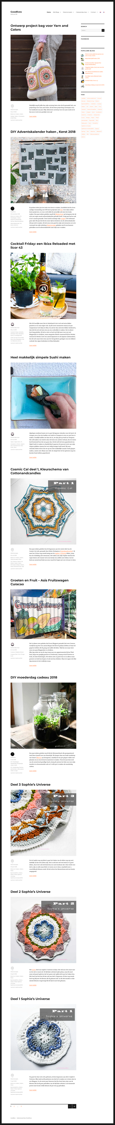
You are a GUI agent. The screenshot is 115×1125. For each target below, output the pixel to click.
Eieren (18, 444)
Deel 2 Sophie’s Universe (30, 892)
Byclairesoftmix (14, 872)
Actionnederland (91, 98)
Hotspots (17, 652)
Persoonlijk (18, 219)
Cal (11, 561)
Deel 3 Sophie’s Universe (30, 784)
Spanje (97, 128)
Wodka (83, 134)
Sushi (12, 447)
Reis (97, 120)
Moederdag (14, 763)
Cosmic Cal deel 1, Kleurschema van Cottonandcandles (40, 471)
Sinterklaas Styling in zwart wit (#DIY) (94, 85)
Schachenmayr (17, 566)
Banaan (84, 101)
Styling (12, 221)
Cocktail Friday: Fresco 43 (91, 80)
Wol (23, 566)
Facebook (85, 39)
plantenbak (14, 769)
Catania (15, 561)
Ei (15, 444)
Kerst (12, 225)
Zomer (19, 340)
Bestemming (90, 101)
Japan (12, 441)
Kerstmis (13, 219)
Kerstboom (99, 112)
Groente (100, 109)
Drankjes (13, 333)
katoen (22, 564)
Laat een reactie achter (16, 120)
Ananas (99, 98)
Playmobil (91, 120)
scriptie (63, 218)
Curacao (13, 652)
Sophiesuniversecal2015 (17, 877)
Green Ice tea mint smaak (17, 337)
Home (49, 12)
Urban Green (14, 765)
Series (12, 335)
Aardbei (84, 98)
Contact (93, 12)
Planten (21, 767)
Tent (88, 131)
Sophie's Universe (86, 125)
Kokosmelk (97, 114)
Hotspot (88, 112)
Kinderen (90, 114)
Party (17, 333)
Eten (16, 654)
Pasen (92, 117)
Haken (21, 114)
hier (61, 210)
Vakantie (92, 131)
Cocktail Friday (14, 332)
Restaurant (84, 123)
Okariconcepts (67, 12)
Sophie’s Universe (60, 553)
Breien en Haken (15, 114)
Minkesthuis (59, 214)
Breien (97, 101)
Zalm (15, 447)
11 (22, 1106)
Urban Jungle (14, 770)
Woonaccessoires (19, 221)
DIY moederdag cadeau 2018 (34, 677)
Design (12, 116)
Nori (22, 445)
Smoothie (95, 123)
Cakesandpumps (81, 12)
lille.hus (39, 757)
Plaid (19, 559)
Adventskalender (15, 223)
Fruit (19, 654)
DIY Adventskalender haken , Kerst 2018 (43, 132)
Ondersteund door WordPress (24, 1118)
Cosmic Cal (20, 561)
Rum (90, 123)
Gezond (84, 109)
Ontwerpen (21, 116)
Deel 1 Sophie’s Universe (30, 999)
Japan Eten (17, 441)
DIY (21, 216)
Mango (88, 117)
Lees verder (32, 116)
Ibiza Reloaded (17, 339)
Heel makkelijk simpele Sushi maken (41, 357)
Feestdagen (14, 217)
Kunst (83, 117)
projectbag (13, 118)
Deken (12, 563)
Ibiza (12, 339)
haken (16, 116)
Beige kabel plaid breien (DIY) (92, 58)
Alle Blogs (56, 12)
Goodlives (16, 11)
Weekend (14, 340)
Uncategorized (18, 335)
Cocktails (21, 332)
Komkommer (16, 445)
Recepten (21, 333)
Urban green (20, 769)
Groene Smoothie (91, 109)
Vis (21, 441)
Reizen (22, 652)
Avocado (13, 444)
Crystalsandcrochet (67, 551)
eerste (34, 969)
